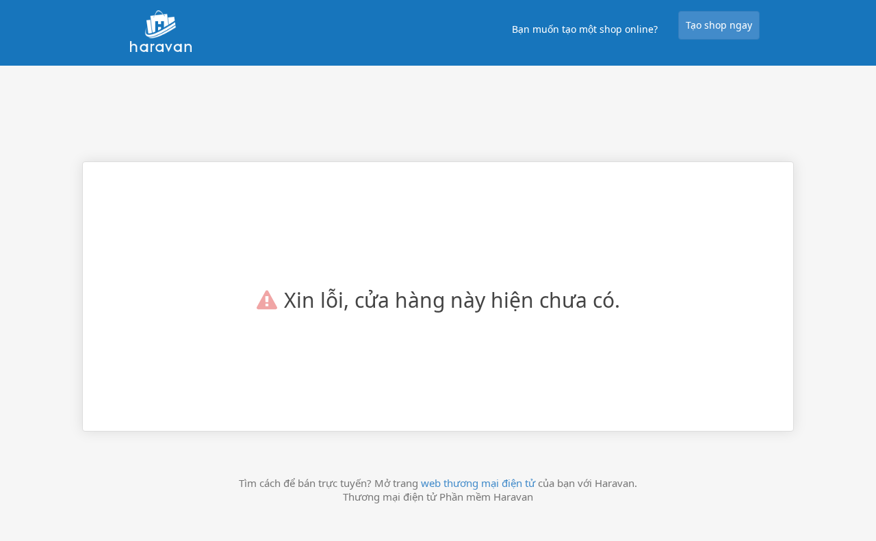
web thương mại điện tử (478, 483)
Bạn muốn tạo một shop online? (585, 29)
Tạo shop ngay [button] (719, 24)
